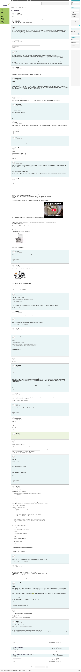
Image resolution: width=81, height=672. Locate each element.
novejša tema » (52, 666)
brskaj (3, 19)
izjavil (23, 182)
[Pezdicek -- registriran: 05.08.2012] (13, 179)
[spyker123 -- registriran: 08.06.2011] (13, 14)
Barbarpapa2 (18, 78)
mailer (16, 318)
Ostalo (2, 21)
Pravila (2, 670)
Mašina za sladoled (17, 658)
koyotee (17, 26)
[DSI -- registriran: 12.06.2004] (13, 52)
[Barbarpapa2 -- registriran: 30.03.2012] (13, 78)
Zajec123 (17, 147)
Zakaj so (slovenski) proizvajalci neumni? (21, 654)
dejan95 (14, 648)
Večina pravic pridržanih (8, 670)
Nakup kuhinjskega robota (18, 647)
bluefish (23, 22)
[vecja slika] (20, 238)
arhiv (2, 10)
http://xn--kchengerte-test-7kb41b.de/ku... (19, 112)
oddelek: (33, 666)
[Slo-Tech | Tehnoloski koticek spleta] (6, 4)
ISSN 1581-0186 (28, 670)
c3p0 (16, 122)
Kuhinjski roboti (16, 651)
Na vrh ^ (79, 670)
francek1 (14, 655)
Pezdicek (17, 178)
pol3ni (57, 643)
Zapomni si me (74, 14)
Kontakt (23, 670)
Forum (2, 12)
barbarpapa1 (58, 658)
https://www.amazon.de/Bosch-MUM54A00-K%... (20, 171)
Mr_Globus (14, 659)
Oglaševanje (19, 670)
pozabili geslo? (73, 22)
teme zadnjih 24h (4, 14)
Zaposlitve (2, 18)
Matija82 (17, 67)
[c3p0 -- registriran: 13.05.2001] (13, 122)
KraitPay (17, 328)
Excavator (14, 644)
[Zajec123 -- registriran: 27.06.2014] (13, 148)
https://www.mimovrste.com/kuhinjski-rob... (19, 43)
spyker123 (17, 13)
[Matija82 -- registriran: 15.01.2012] (13, 68)
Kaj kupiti (19, 22)
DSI (16, 51)
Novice (2, 9)
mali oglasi (3, 13)
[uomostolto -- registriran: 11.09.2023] (13, 162)
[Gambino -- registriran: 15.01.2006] (13, 312)
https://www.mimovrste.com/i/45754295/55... (19, 466)
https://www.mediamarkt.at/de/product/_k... (19, 307)
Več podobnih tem (14, 662)
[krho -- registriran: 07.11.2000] (13, 138)
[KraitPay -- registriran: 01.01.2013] (13, 329)
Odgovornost (14, 670)
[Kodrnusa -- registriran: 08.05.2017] (13, 434)
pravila (3, 22)
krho (16, 137)
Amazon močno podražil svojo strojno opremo (23, 0)
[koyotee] (13, 27)
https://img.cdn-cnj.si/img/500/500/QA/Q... (19, 472)
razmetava (33, 407)
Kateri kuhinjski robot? (17, 643)
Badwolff (57, 647)
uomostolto (17, 162)
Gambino (17, 311)
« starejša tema (28, 666)
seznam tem (73, 31)
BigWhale (57, 654)
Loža (17, 645)
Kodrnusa (17, 433)
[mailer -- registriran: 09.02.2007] (13, 319)
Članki (2, 16)
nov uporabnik (73, 21)
